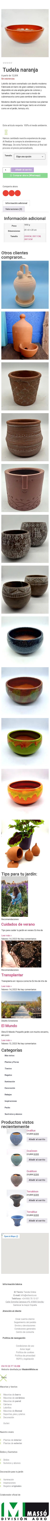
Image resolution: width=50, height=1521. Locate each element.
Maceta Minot (11, 584)
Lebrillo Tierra (11, 686)
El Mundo (9, 1026)
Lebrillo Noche (11, 635)
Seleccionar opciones (14, 542)
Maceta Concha (12, 381)
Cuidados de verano (18, 924)
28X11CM (36, 236)
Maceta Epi (9, 533)
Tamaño (8, 156)
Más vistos (9, 1055)
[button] (6, 193)
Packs (7, 1108)
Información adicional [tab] (16, 203)
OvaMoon (32, 1171)
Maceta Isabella (12, 432)
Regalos (8, 1075)
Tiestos (8, 1068)
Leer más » (6, 935)
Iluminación (10, 1081)
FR (6, 1366)
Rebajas (8, 1094)
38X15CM (28, 239)
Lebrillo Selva (11, 736)
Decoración (10, 1088)
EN (2, 1366)
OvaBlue (31, 1130)
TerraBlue (32, 1211)
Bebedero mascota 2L (17, 330)
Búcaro (6, 279)
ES (18, 1366)
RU (15, 1366)
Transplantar (12, 975)
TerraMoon (32, 1191)
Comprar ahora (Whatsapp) (26, 175)
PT (12, 1366)
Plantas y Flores (12, 1062)
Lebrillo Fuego (11, 787)
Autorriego (9, 838)
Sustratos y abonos (13, 1114)
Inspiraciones (11, 1101)
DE (9, 1366)
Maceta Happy (11, 482)
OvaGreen (32, 1150)
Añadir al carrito (11, 288)
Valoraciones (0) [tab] (13, 209)
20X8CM (27, 236)
